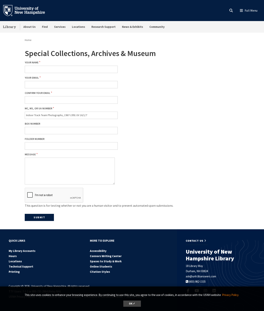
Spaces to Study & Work (106, 261)
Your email (32, 77)
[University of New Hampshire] (27, 10)
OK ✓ (132, 303)
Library (9, 27)
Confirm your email (37, 93)
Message (30, 154)
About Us (29, 27)
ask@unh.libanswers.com (201, 276)
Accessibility (98, 251)
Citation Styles (100, 272)
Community (157, 27)
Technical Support (21, 266)
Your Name (31, 62)
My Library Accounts (22, 251)
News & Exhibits (132, 27)
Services (60, 27)
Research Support (103, 27)
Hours (13, 256)
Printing (14, 272)
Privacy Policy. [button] (230, 295)
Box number (32, 123)
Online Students (101, 266)
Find (45, 27)
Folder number (34, 139)
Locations (78, 27)
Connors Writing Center (106, 256)
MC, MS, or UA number (38, 108)
